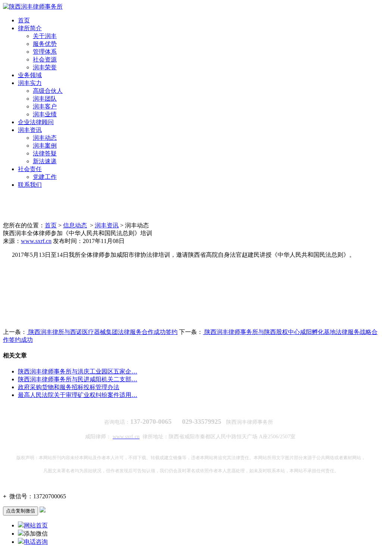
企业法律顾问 (36, 122)
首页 (24, 20)
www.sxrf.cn (36, 241)
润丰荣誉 (45, 67)
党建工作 (45, 177)
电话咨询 (36, 542)
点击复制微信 (20, 511)
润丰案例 (45, 145)
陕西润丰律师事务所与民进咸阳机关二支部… (77, 379)
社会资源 (45, 59)
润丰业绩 (45, 114)
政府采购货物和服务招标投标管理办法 (68, 387)
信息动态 (75, 225)
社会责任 (30, 169)
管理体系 (45, 51)
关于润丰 (45, 36)
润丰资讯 (30, 130)
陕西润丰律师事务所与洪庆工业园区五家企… (77, 371)
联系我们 (30, 185)
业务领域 (30, 75)
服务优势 (45, 44)
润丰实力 (30, 83)
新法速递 (45, 161)
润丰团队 (45, 98)
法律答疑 (45, 153)
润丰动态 (45, 138)
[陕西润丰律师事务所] (33, 6)
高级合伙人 (48, 91)
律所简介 (30, 28)
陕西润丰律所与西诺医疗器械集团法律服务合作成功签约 (102, 332)
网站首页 (36, 525)
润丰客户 (45, 106)
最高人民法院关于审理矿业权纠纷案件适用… (77, 395)
